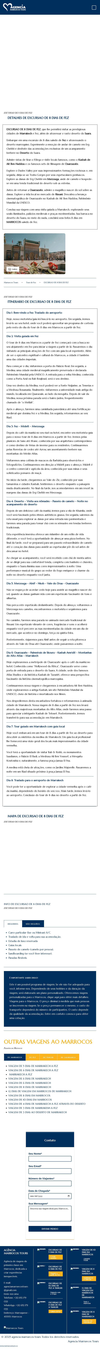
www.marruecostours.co (9, 1346)
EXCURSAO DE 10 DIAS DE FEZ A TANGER (55, 1285)
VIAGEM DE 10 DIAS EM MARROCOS (30, 1099)
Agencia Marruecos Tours (83, 1341)
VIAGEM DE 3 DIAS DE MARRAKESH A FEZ (33, 1108)
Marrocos (40, 997)
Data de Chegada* (39, 1191)
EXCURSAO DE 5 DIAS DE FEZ (55, 1251)
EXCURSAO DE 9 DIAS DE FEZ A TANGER (55, 1304)
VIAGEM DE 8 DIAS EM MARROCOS (29, 1095)
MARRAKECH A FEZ (20, 1074)
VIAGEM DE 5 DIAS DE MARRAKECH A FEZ (33, 1066)
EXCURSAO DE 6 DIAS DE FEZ (55, 1267)
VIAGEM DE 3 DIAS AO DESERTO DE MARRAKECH (37, 1112)
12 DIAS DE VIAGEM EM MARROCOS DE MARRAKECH (39, 1091)
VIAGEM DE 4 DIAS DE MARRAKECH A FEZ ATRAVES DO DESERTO (47, 1103)
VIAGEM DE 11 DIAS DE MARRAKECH (29, 1087)
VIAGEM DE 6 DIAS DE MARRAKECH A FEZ (33, 1070)
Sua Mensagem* (38, 1203)
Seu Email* (35, 1166)
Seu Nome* (35, 1153)
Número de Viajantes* (41, 1178)
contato (60, 1013)
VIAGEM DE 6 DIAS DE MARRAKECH (29, 1078)
